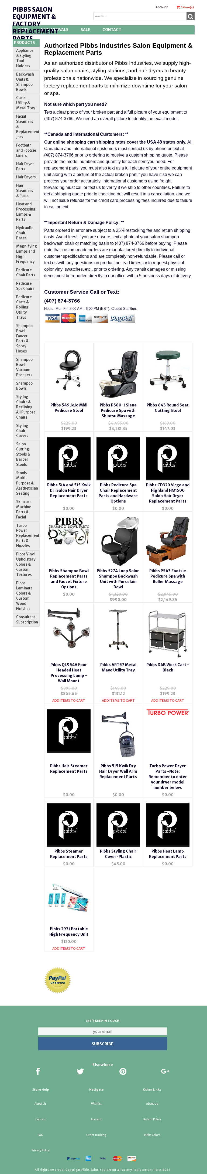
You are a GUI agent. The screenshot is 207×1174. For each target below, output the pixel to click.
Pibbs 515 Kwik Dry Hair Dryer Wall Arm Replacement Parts (118, 771)
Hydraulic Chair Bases (24, 233)
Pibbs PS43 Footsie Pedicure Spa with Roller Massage (167, 576)
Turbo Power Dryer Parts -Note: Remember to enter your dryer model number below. (168, 777)
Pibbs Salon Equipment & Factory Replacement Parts (35, 24)
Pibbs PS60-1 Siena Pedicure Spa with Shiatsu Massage (118, 410)
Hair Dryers (26, 177)
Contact (111, 29)
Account (162, 7)
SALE (85, 29)
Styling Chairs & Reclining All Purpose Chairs (26, 407)
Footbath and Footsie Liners (26, 150)
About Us (40, 1103)
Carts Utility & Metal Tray (25, 103)
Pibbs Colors (152, 1135)
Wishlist (96, 1103)
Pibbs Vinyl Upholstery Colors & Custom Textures (25, 564)
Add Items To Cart (68, 700)
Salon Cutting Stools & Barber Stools (23, 454)
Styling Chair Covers (22, 430)
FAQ (40, 1135)
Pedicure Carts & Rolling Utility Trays (24, 307)
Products (24, 42)
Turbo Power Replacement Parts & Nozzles (27, 535)
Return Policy (152, 1119)
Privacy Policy (41, 1150)
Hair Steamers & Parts (24, 190)
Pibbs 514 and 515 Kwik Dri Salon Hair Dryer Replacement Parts (69, 490)
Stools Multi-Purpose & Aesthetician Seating (27, 483)
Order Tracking (96, 1135)
